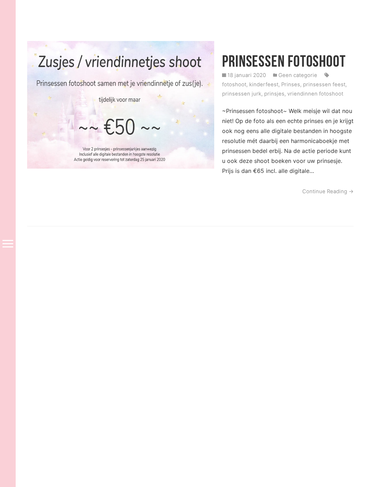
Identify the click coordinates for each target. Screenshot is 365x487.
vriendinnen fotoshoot (315, 94)
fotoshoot (234, 84)
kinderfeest (263, 84)
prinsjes (274, 94)
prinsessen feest (324, 84)
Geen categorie (297, 75)
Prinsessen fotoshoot (284, 61)
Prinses (290, 84)
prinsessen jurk (241, 94)
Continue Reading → (328, 191)
